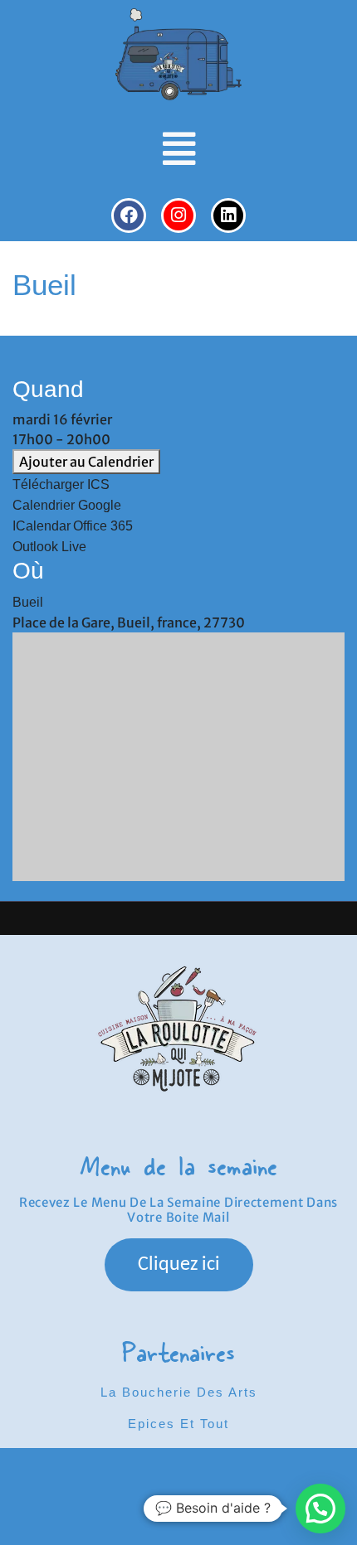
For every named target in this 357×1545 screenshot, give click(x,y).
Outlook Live (49, 547)
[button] (178, 149)
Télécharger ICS (61, 484)
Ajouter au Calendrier (86, 461)
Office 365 (103, 526)
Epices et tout (178, 1424)
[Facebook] (128, 215)
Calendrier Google (66, 505)
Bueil (27, 602)
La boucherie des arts (178, 1392)
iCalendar (41, 526)
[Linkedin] (228, 215)
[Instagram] (178, 215)
